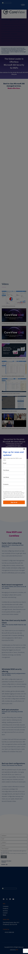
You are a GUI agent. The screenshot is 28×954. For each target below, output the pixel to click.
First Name (6, 470)
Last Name (6, 477)
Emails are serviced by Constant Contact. (12, 497)
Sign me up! (14, 502)
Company (5, 484)
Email (4, 463)
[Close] (24, 449)
